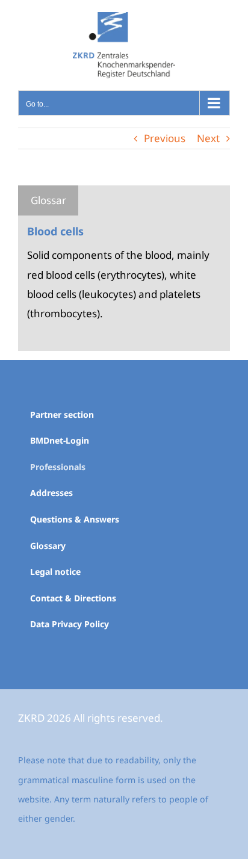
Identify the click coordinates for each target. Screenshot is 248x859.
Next (208, 138)
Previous (164, 138)
